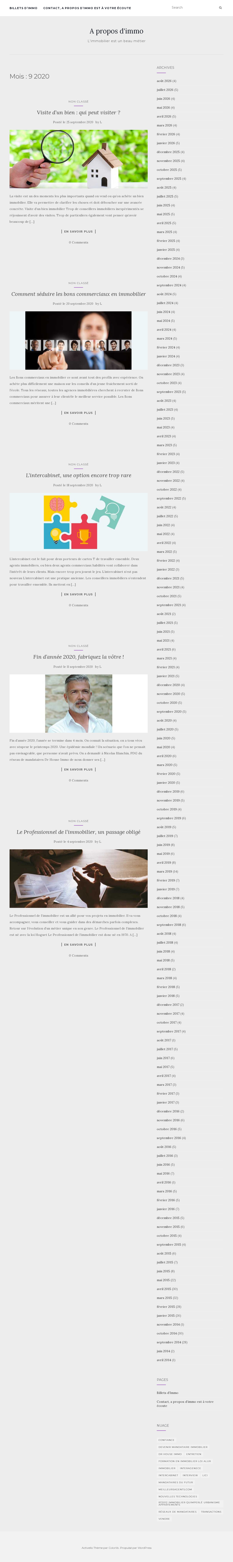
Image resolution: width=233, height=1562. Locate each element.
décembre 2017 (168, 1005)
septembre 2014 (169, 1342)
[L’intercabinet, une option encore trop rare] (79, 522)
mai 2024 (163, 321)
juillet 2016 (165, 1156)
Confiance (167, 1440)
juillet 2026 (165, 90)
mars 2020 (164, 765)
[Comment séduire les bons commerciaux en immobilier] (79, 340)
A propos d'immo (116, 31)
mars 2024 (164, 338)
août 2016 (164, 1147)
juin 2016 (163, 1165)
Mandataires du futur (176, 1482)
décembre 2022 (168, 472)
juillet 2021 (165, 623)
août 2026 (164, 81)
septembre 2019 (169, 818)
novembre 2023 (168, 374)
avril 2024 (164, 330)
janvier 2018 (166, 996)
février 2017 (166, 1093)
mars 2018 (164, 978)
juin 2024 (163, 312)
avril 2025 (164, 223)
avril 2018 (164, 969)
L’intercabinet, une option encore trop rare (78, 475)
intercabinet (168, 1475)
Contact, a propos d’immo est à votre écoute (87, 8)
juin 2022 (163, 525)
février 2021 (166, 667)
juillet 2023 (165, 409)
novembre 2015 (168, 1227)
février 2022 (166, 560)
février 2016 (166, 1200)
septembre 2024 (169, 285)
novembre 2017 (168, 1013)
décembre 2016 (168, 1111)
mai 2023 (163, 427)
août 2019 (164, 827)
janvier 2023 (166, 463)
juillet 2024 (165, 303)
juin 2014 (163, 1351)
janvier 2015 (166, 1316)
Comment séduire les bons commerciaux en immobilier (78, 293)
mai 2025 (163, 214)
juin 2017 (163, 1058)
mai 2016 (163, 1173)
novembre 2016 (168, 1120)
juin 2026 (163, 99)
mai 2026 (163, 107)
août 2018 (164, 934)
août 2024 (164, 294)
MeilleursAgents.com (175, 1489)
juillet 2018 (165, 942)
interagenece (190, 1468)
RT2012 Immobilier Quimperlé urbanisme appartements (189, 1503)
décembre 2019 (168, 791)
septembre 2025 (169, 179)
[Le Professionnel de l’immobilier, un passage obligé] (79, 878)
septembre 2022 (169, 498)
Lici (205, 1475)
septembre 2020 (169, 711)
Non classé (78, 101)
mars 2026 (164, 125)
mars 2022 (164, 552)
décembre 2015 (168, 1218)
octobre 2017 (167, 1022)
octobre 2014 (167, 1333)
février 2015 (166, 1307)
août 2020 (164, 720)
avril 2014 (164, 1360)
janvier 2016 (166, 1209)
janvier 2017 (166, 1102)
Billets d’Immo (24, 8)
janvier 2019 (166, 889)
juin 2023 (163, 418)
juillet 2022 (165, 516)
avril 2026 (164, 116)
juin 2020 (163, 738)
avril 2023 (164, 436)
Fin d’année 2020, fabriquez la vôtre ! (78, 656)
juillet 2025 (165, 196)
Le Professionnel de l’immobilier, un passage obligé (78, 831)
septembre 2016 (169, 1138)
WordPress (145, 1547)
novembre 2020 (168, 694)
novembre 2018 (168, 907)
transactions (211, 1511)
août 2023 (164, 401)
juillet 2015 (165, 1262)
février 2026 (166, 134)
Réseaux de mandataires (178, 1511)
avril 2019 (164, 862)
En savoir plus (78, 231)
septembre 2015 (169, 1244)
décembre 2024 (168, 258)
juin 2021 (163, 632)
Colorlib (114, 1547)
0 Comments (78, 242)
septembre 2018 (169, 925)
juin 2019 (163, 845)
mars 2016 (164, 1191)
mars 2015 (164, 1298)
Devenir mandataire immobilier (183, 1447)
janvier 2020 (166, 783)
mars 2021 (164, 658)
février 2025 (166, 241)
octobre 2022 (167, 489)
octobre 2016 (167, 1129)
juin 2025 (163, 205)
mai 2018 (163, 960)
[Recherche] (220, 7)
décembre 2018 (168, 898)
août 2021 (164, 614)
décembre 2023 (168, 365)
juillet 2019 (165, 836)
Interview (190, 1475)
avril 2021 (164, 649)
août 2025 (164, 187)
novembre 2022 (168, 481)
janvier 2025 (166, 250)
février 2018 (166, 987)
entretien (193, 1454)
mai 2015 (163, 1280)
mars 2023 (164, 445)
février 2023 (166, 454)
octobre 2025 (167, 170)
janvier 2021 (166, 676)
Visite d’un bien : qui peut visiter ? (78, 112)
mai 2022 (163, 534)
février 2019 (166, 880)
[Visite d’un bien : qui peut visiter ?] (79, 159)
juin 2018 (163, 951)
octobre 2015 (167, 1236)
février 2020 (166, 774)
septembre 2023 (169, 392)
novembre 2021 (168, 587)
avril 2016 (164, 1182)
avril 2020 (164, 756)
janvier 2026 (166, 143)
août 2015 (164, 1253)
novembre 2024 (168, 267)
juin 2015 (163, 1271)
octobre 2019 (167, 809)
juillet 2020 (165, 729)
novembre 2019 (168, 800)
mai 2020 (163, 747)
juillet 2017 (165, 1049)
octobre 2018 (167, 916)
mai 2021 (163, 640)
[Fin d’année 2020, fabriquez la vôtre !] (79, 703)
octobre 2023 (167, 383)
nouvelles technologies (178, 1496)
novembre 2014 (168, 1324)
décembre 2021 (168, 578)
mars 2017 (164, 1085)
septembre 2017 (169, 1031)
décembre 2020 (168, 685)
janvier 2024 (166, 356)
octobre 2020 (167, 703)
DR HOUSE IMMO (170, 1454)
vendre (164, 1518)
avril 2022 (164, 543)
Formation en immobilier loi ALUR (185, 1461)
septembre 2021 (169, 605)
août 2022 (164, 507)
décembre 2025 (168, 152)
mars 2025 (164, 232)
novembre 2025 (168, 161)
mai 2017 (163, 1067)
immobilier (167, 1468)
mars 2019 (164, 871)
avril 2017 (164, 1076)
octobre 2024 (167, 276)
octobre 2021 (167, 596)
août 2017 (164, 1040)
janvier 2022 (166, 569)
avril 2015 (164, 1289)
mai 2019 (163, 854)
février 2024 (166, 347)
